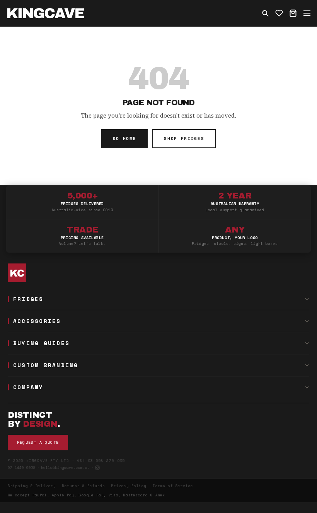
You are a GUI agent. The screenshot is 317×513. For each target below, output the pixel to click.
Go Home (124, 138)
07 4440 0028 (22, 467)
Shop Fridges (184, 138)
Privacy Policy (129, 485)
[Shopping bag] (293, 13)
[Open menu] (307, 13)
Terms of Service (173, 485)
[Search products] (265, 13)
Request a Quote (38, 442)
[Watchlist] (279, 13)
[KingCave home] (158, 272)
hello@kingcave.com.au (65, 467)
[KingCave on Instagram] (97, 467)
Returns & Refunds (83, 485)
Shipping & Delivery (32, 485)
